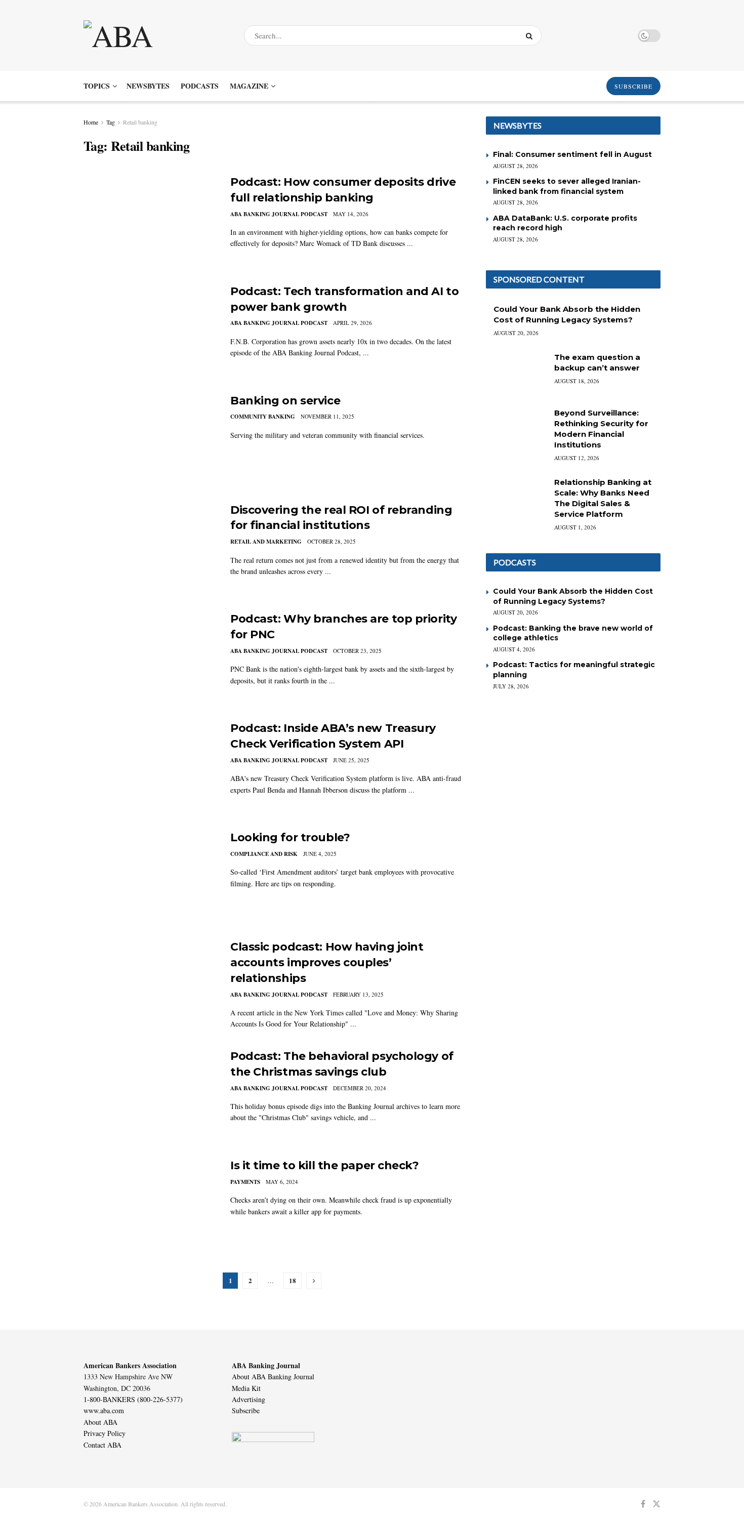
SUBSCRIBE (633, 86)
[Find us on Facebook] (643, 1504)
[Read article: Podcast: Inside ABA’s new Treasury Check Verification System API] (149, 768)
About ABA (100, 1422)
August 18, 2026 (576, 381)
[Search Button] (531, 35)
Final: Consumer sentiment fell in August (572, 154)
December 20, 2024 (359, 1088)
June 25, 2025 (351, 760)
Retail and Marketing (266, 542)
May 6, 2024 (282, 1181)
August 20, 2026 (516, 333)
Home (91, 122)
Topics (97, 85)
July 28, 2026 (511, 686)
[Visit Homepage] (155, 35)
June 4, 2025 (320, 853)
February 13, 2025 (358, 994)
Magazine (249, 85)
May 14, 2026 (350, 214)
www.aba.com (104, 1410)
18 (292, 1280)
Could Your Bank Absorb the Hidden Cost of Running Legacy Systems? (573, 596)
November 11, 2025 (327, 416)
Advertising (248, 1399)
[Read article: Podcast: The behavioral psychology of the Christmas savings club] (149, 1096)
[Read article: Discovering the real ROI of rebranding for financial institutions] (149, 550)
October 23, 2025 (357, 650)
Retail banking (140, 122)
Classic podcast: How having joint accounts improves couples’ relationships (326, 962)
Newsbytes (148, 85)
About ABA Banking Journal (273, 1376)
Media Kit (246, 1388)
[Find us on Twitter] (656, 1504)
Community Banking (262, 417)
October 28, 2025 (331, 541)
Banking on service (285, 400)
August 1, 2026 (575, 527)
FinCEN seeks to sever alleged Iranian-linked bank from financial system (567, 186)
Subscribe (246, 1410)
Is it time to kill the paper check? (324, 1165)
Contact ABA (102, 1445)
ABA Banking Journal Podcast (278, 214)
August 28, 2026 (515, 166)
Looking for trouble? (290, 837)
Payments (245, 1182)
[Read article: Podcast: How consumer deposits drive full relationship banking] (149, 222)
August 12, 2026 (576, 458)
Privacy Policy (105, 1433)
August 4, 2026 (514, 649)
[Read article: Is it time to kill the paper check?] (149, 1205)
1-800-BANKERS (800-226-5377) (133, 1399)
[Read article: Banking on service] (149, 440)
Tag (110, 122)
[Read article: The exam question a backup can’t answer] (516, 373)
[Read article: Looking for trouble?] (149, 877)
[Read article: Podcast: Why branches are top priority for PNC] (149, 658)
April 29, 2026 (352, 322)
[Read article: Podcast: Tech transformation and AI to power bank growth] (149, 331)
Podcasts (200, 85)
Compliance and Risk (264, 854)
